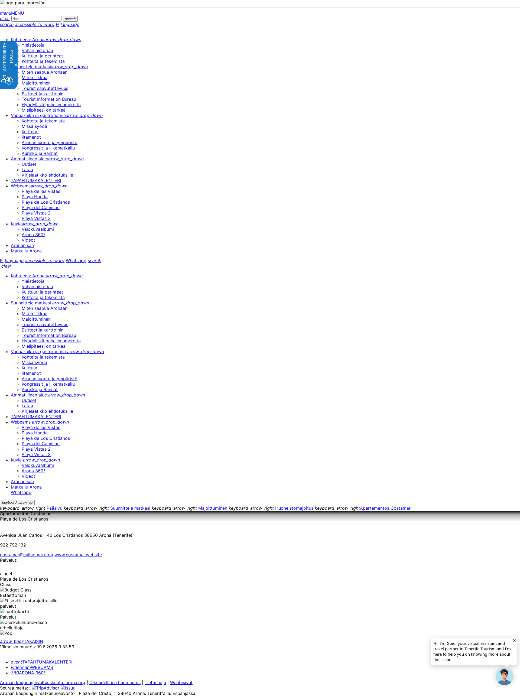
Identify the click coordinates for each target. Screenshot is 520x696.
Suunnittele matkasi (130, 508)
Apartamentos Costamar (385, 508)
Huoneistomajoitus (294, 508)
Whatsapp (76, 260)
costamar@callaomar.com (26, 554)
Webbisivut (181, 682)
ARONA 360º (28, 672)
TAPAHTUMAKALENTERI (41, 662)
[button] (504, 676)
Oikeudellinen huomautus (115, 682)
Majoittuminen (212, 508)
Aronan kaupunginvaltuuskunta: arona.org (42, 682)
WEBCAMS (32, 667)
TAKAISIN (21, 641)
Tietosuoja (155, 682)
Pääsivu (54, 508)
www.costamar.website (78, 554)
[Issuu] (68, 688)
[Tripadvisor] (45, 688)
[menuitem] (46, 39)
